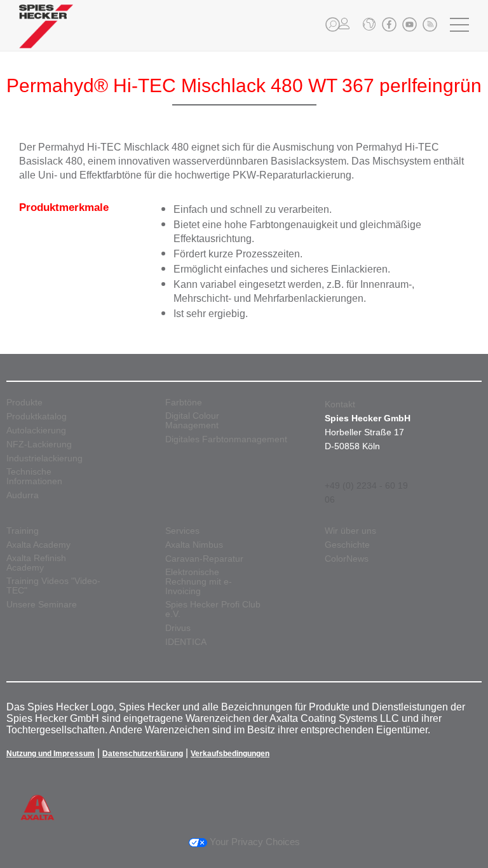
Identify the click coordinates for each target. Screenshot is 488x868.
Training (22, 531)
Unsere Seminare (41, 604)
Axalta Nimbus (194, 545)
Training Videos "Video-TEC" (53, 585)
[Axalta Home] (46, 36)
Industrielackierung (44, 458)
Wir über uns (350, 531)
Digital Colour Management (192, 420)
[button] (332, 24)
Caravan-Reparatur (204, 559)
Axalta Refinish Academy (36, 563)
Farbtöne (183, 402)
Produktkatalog (36, 416)
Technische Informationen (34, 476)
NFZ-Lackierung (39, 444)
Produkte (24, 402)
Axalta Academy (38, 545)
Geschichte (347, 545)
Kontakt (340, 404)
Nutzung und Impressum (50, 753)
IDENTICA (186, 642)
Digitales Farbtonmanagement (226, 439)
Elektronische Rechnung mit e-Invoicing (198, 581)
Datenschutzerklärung (142, 753)
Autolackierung (36, 430)
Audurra (22, 495)
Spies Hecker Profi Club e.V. (213, 609)
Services (182, 531)
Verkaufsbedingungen (230, 753)
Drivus (178, 628)
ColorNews (347, 559)
